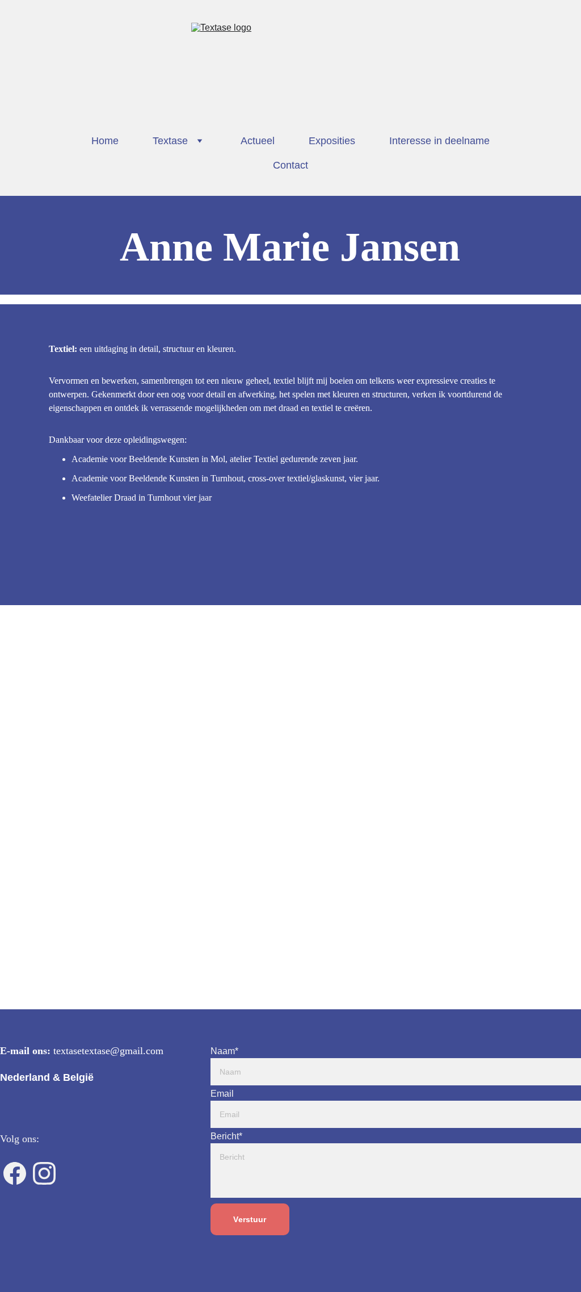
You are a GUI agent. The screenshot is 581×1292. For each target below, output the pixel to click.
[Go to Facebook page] (14, 1173)
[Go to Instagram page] (44, 1173)
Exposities (332, 140)
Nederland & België (47, 1077)
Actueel (258, 140)
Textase (170, 140)
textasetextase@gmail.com (108, 1050)
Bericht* (226, 1136)
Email (222, 1093)
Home (105, 140)
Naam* (224, 1051)
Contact (290, 165)
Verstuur (249, 1219)
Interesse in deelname (439, 140)
